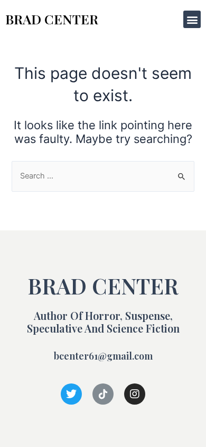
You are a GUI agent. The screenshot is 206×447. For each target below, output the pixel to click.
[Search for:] (103, 176)
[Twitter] (71, 394)
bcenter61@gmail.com (103, 356)
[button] (192, 19)
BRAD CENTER (51, 19)
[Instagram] (134, 394)
